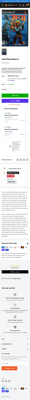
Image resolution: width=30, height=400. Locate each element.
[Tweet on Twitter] (24, 160)
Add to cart (15, 95)
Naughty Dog (5, 63)
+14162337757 (8, 117)
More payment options (15, 104)
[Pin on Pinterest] (21, 160)
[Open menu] (2, 5)
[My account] (23, 5)
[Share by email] (27, 160)
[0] (27, 5)
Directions (23, 120)
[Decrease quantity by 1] (9, 89)
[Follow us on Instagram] (6, 381)
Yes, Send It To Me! (9, 368)
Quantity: (4, 89)
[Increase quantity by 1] (19, 89)
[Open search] (20, 5)
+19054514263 (8, 131)
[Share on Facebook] (17, 160)
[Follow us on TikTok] (9, 381)
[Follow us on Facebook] (3, 381)
